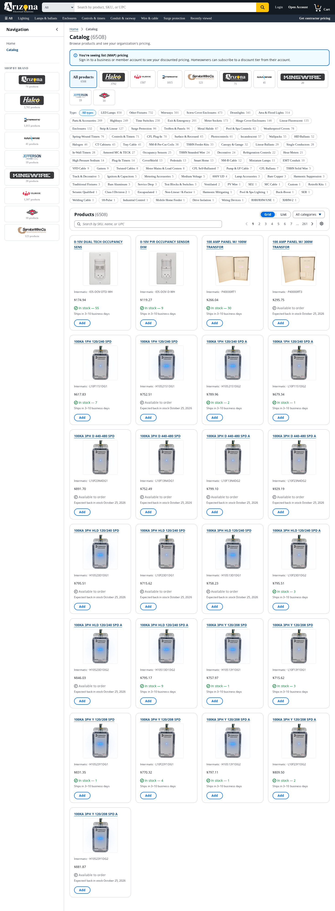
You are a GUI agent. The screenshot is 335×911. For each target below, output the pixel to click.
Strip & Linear (112, 128)
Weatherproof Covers (279, 128)
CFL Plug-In (157, 136)
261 (305, 224)
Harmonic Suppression (309, 176)
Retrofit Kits (317, 184)
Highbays (119, 120)
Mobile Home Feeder (170, 200)
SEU (252, 184)
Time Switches (148, 120)
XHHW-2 (289, 200)
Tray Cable (132, 144)
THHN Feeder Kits (200, 144)
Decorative (226, 152)
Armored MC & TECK (119, 152)
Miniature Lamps (262, 160)
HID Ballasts (304, 136)
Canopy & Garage (234, 144)
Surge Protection (143, 128)
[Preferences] (321, 223)
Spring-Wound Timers (88, 136)
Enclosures (69, 18)
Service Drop (147, 184)
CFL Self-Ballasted (205, 168)
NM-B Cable (231, 160)
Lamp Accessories (247, 176)
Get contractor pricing (314, 18)
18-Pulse (108, 200)
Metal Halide (208, 128)
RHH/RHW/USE (263, 200)
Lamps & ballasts (46, 18)
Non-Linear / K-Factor (180, 192)
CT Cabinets (105, 144)
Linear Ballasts (267, 144)
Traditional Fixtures (86, 184)
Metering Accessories (159, 176)
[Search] (262, 7)
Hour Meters (293, 152)
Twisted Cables (127, 168)
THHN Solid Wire (298, 168)
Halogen (80, 144)
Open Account (298, 7)
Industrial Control (135, 200)
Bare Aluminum (119, 184)
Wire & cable (149, 18)
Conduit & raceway (123, 18)
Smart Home (204, 160)
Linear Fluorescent (294, 120)
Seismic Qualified (84, 192)
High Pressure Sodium (88, 160)
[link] (92, 29)
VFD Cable (80, 168)
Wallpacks (277, 136)
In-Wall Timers (83, 152)
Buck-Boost (285, 192)
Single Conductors (300, 144)
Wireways (170, 112)
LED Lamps (111, 112)
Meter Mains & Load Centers (165, 168)
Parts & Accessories (87, 120)
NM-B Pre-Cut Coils (164, 144)
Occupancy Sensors (157, 152)
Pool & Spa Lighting (254, 192)
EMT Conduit (294, 160)
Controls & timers (93, 18)
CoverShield (152, 160)
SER (306, 192)
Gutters (103, 168)
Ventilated (212, 184)
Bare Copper (277, 176)
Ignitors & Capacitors (122, 176)
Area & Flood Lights (274, 112)
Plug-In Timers (123, 160)
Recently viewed (201, 18)
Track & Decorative (86, 176)
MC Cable (272, 184)
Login (279, 7)
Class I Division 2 (117, 192)
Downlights (240, 112)
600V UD (220, 176)
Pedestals (178, 160)
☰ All (9, 18)
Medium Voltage (193, 176)
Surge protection (174, 18)
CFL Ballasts (269, 168)
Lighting (23, 18)
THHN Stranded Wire (194, 152)
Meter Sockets (216, 120)
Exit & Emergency (182, 120)
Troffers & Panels (177, 128)
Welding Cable (83, 200)
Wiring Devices (233, 200)
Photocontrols (222, 136)
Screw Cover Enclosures (204, 112)
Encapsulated (147, 192)
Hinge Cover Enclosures (254, 120)
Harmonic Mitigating (217, 192)
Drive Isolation (203, 200)
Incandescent (251, 136)
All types (87, 112)
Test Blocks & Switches (180, 184)
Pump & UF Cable (239, 168)
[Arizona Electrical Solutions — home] (21, 7)
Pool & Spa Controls (241, 128)
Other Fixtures (141, 112)
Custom (294, 184)
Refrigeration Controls (259, 152)
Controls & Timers (125, 136)
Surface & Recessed (189, 136)
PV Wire (234, 184)
